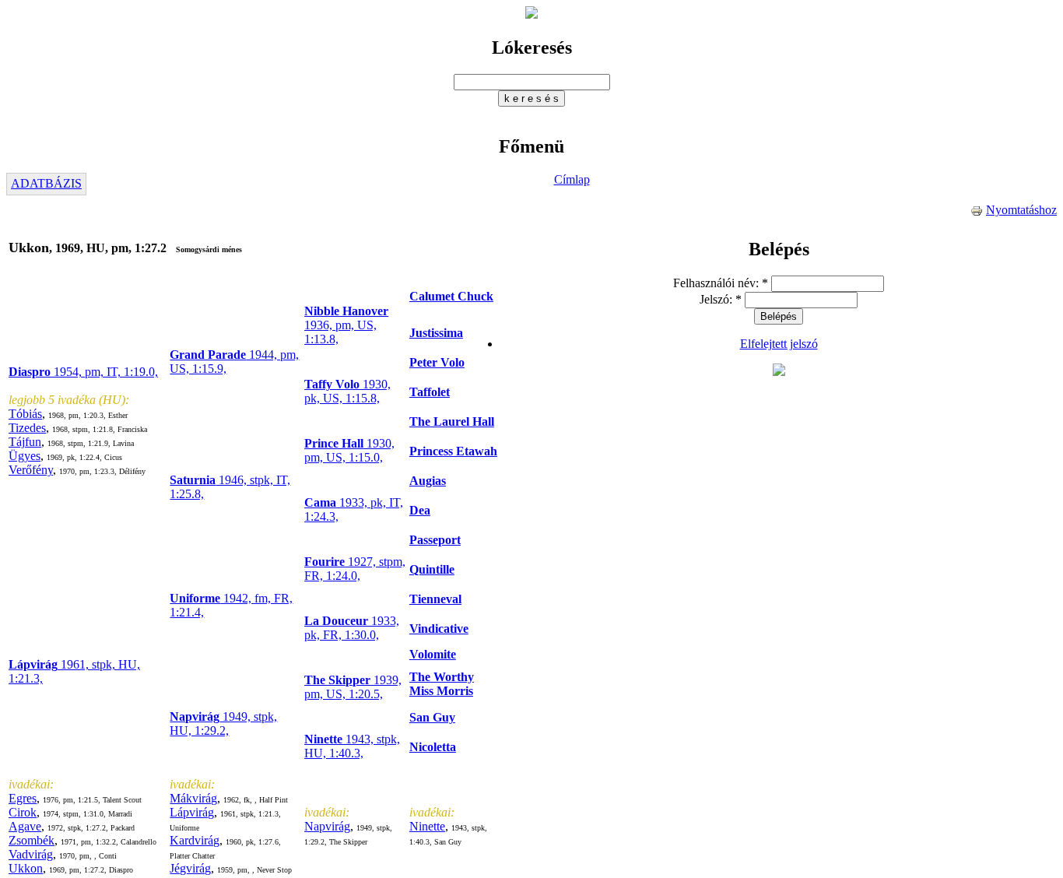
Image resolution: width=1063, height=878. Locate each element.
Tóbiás (25, 413)
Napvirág (327, 826)
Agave (25, 826)
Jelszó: (721, 299)
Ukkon (26, 868)
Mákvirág (193, 798)
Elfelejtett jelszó (779, 343)
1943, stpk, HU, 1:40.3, (352, 746)
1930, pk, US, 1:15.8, (347, 391)
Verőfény (31, 469)
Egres (23, 798)
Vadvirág (31, 854)
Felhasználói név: (720, 283)
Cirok (23, 812)
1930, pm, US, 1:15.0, (349, 450)
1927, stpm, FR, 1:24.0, (354, 568)
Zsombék (31, 840)
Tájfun (25, 441)
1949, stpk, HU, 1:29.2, (223, 723)
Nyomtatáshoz (1021, 209)
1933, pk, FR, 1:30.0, (351, 627)
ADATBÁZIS (46, 183)
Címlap (572, 179)
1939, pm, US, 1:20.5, (353, 687)
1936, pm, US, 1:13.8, (346, 325)
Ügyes (24, 455)
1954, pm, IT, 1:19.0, (83, 371)
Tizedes (27, 427)
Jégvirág (190, 868)
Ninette (427, 826)
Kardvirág (194, 840)
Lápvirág (192, 812)
